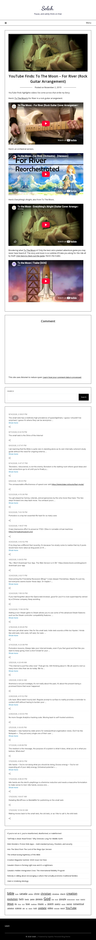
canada (23, 893)
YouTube (71, 908)
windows (56, 908)
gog (53, 899)
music (41, 903)
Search (10, 391)
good (56, 899)
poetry (57, 904)
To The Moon (30, 250)
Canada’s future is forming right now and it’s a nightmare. (30, 865)
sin (27, 908)
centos (30, 894)
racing (69, 904)
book (16, 894)
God (47, 898)
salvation (10, 908)
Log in (7, 926)
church (62, 894)
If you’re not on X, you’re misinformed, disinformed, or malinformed (34, 833)
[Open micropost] (10, 427)
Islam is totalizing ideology (18, 881)
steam (30, 908)
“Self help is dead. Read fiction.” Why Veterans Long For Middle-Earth (35, 838)
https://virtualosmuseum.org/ (21, 532)
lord (23, 904)
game (32, 899)
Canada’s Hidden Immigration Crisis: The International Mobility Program (36, 870)
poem (50, 903)
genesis (39, 899)
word (62, 908)
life (16, 904)
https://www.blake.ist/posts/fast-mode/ (68, 484)
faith (21, 899)
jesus (10, 904)
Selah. (48, 8)
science (18, 908)
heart (77, 899)
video (50, 908)
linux (19, 904)
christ (37, 893)
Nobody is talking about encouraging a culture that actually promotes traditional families (42, 876)
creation (71, 893)
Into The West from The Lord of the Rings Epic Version (29, 849)
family (27, 899)
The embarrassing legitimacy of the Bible (23, 854)
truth (35, 908)
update (42, 908)
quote (63, 904)
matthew (34, 904)
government (71, 899)
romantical (78, 903)
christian (46, 893)
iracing (82, 899)
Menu (88, 22)
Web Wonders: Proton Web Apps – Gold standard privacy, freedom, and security (39, 844)
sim (23, 908)
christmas (55, 894)
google (62, 899)
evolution (12, 899)
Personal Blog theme (62, 936)
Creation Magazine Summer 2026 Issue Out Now (27, 860)
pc (45, 904)
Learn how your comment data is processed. (62, 377)
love (28, 903)
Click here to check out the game (30, 256)
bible (10, 893)
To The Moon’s (21, 98)
